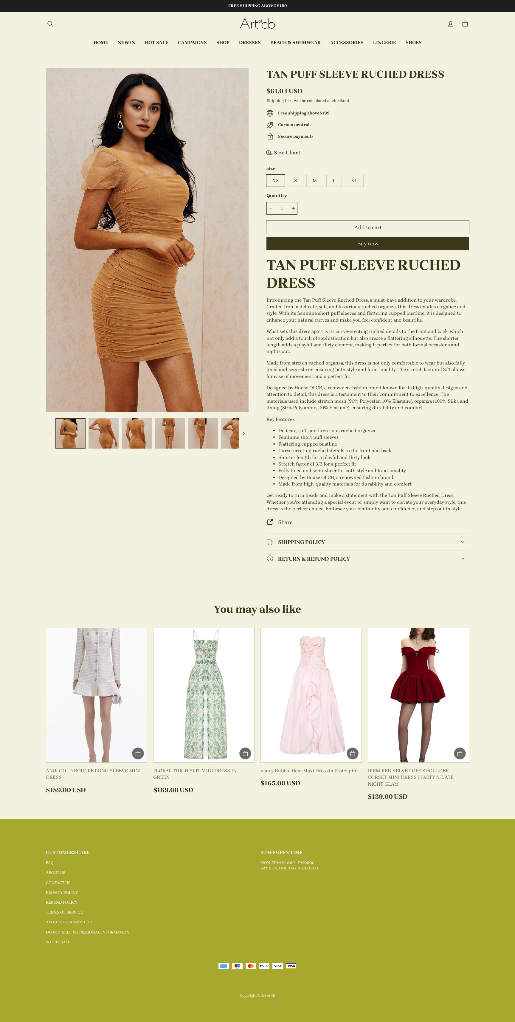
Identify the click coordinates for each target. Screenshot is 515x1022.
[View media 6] (236, 433)
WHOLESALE (58, 942)
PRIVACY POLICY (62, 892)
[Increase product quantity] (293, 208)
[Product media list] (147, 240)
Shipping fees (280, 100)
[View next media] (244, 433)
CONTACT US (58, 882)
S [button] (295, 180)
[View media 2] (104, 433)
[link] (192, 43)
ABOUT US (55, 872)
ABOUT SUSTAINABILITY (69, 922)
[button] (50, 24)
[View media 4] (170, 433)
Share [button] (285, 522)
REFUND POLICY (61, 902)
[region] (147, 433)
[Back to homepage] (257, 23)
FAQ (50, 862)
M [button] (315, 180)
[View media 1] (70, 433)
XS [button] (275, 180)
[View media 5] (203, 433)
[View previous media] (50, 433)
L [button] (334, 180)
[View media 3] (137, 433)
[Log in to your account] (450, 24)
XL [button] (354, 180)
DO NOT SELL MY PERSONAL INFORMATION (87, 932)
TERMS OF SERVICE (64, 912)
